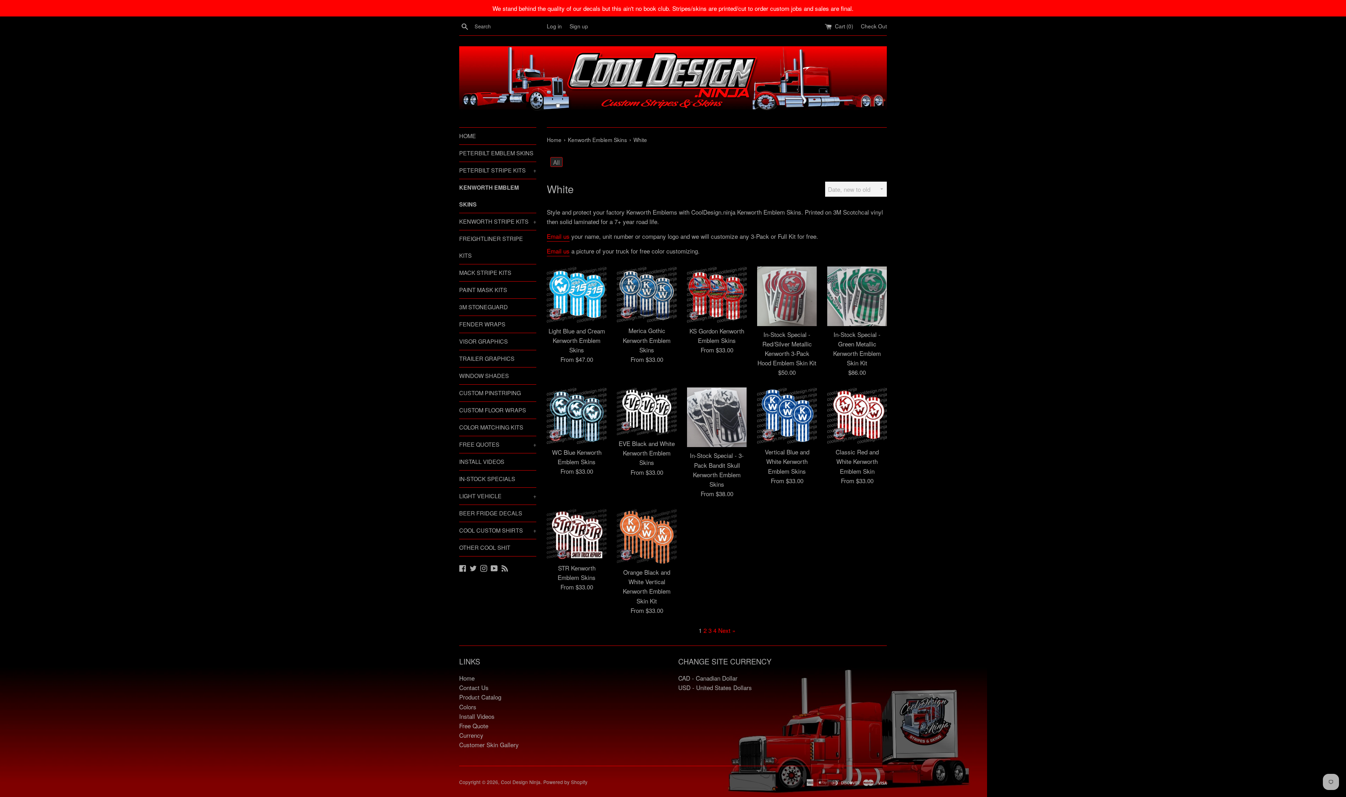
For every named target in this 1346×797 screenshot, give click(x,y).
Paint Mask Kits (483, 290)
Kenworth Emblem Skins (489, 195)
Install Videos (481, 462)
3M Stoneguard (483, 307)
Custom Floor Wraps (492, 410)
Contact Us (474, 687)
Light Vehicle (497, 496)
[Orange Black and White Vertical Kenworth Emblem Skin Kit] (647, 536)
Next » (726, 630)
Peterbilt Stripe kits (497, 170)
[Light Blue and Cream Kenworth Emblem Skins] (576, 294)
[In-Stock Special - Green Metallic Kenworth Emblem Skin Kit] (857, 296)
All (556, 162)
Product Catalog (480, 697)
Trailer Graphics (487, 358)
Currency (471, 735)
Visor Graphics (483, 341)
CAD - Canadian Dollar (707, 678)
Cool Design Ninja (521, 781)
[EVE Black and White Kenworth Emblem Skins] (647, 411)
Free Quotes (497, 444)
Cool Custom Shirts (497, 530)
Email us (558, 236)
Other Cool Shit (484, 547)
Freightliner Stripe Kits (491, 247)
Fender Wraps (482, 324)
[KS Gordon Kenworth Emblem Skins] (717, 294)
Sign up (579, 26)
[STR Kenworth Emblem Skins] (576, 534)
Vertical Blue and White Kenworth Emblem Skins (787, 461)
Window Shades (484, 376)
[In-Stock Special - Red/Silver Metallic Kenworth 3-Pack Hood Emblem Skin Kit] (787, 296)
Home (467, 136)
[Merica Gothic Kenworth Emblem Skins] (647, 294)
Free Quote (473, 725)
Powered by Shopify (565, 781)
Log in (554, 26)
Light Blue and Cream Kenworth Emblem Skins (577, 340)
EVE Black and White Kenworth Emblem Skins (647, 453)
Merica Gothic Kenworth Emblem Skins (647, 340)
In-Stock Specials (487, 479)
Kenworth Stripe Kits (497, 221)
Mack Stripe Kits (485, 273)
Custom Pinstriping (490, 393)
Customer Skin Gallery (489, 744)
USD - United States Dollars (715, 687)
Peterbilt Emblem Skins (496, 153)
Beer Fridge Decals (490, 513)
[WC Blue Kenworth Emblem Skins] (576, 415)
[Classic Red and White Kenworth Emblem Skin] (857, 415)
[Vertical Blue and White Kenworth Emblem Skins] (787, 415)
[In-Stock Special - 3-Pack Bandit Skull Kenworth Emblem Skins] (717, 417)
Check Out (874, 26)
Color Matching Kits (491, 427)
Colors (467, 706)
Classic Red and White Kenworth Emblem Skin (857, 461)
